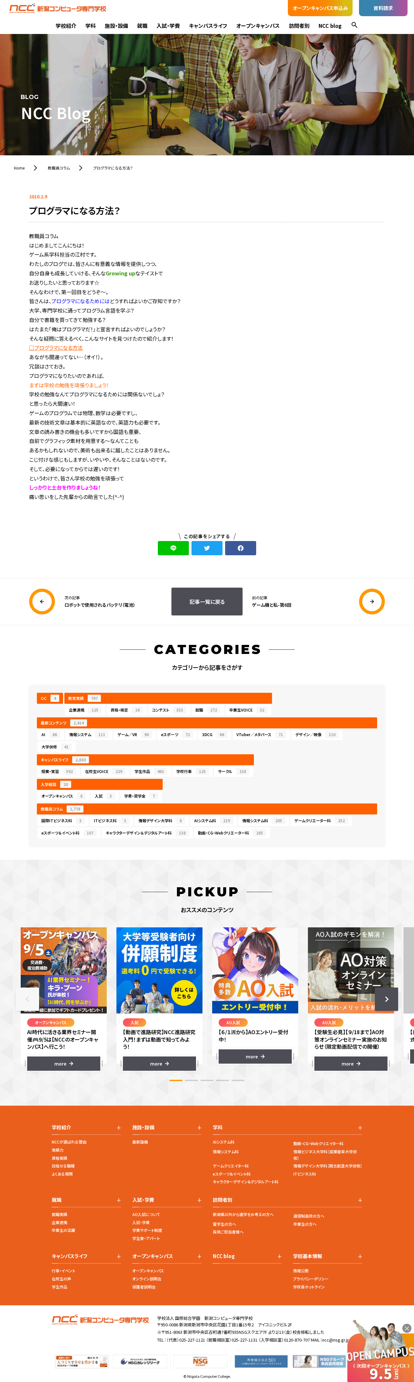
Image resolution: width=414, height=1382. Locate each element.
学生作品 (149, 771)
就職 (142, 25)
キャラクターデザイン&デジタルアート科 (245, 1181)
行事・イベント (63, 1270)
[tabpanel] (64, 999)
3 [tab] (207, 1080)
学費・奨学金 (139, 796)
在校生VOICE (103, 771)
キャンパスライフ (208, 25)
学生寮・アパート (146, 1238)
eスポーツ (175, 734)
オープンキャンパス (258, 25)
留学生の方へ (224, 1224)
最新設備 (140, 1141)
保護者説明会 (144, 1286)
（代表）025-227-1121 (185, 1340)
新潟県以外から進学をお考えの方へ (243, 1214)
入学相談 (54, 784)
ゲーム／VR (133, 734)
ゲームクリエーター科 (319, 820)
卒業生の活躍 (63, 1230)
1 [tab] (175, 1080)
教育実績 (83, 698)
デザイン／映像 (315, 734)
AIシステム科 (212, 820)
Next (386, 999)
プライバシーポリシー (311, 1278)
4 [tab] (222, 1080)
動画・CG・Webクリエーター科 (230, 832)
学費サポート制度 (147, 1230)
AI (49, 734)
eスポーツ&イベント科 (232, 1174)
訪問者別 (299, 25)
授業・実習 (57, 771)
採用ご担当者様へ (228, 1231)
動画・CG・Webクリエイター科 (318, 1143)
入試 (103, 796)
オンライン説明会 (146, 1278)
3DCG (213, 734)
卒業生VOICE (246, 710)
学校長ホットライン (309, 1286)
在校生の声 (61, 1278)
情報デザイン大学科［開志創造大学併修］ (327, 1165)
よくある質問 (62, 1174)
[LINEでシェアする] (173, 548)
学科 (90, 25)
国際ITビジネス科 (61, 820)
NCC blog (330, 25)
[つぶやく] (207, 548)
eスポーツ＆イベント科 (67, 832)
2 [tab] (191, 1080)
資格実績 (59, 1158)
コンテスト (167, 710)
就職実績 (59, 1214)
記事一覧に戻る (207, 601)
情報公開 (301, 1270)
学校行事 (191, 771)
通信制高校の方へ (308, 1216)
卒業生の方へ (305, 1224)
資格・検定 (125, 710)
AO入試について (146, 1214)
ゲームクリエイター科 (231, 1165)
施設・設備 (116, 25)
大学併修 (55, 746)
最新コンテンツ (62, 722)
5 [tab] (238, 1080)
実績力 (57, 1150)
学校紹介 (66, 25)
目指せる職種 (63, 1165)
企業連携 (83, 710)
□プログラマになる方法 (56, 347)
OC (48, 698)
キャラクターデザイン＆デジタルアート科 (146, 832)
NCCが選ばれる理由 (69, 1141)
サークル (232, 771)
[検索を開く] (354, 25)
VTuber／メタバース (259, 734)
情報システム (87, 734)
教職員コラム (60, 809)
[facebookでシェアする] (240, 548)
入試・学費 (168, 25)
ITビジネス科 (110, 820)
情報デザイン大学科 (160, 820)
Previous (27, 999)
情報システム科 (262, 820)
